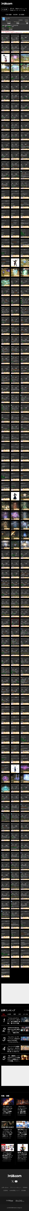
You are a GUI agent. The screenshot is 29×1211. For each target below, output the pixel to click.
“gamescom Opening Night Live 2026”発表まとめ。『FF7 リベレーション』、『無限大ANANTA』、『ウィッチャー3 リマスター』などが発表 (13, 1030)
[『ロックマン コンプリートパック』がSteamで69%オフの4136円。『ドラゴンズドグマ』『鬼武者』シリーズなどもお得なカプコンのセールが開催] (25, 1038)
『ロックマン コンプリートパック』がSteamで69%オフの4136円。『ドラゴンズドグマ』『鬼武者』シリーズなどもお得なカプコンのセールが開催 (13, 1039)
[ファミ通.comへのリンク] (6, 4)
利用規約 (25, 1187)
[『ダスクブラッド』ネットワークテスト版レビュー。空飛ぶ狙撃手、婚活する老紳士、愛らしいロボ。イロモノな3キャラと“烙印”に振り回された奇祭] (22, 1101)
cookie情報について (15, 1190)
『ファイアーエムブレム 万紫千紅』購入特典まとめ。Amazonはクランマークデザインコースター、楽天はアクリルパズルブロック (7, 1156)
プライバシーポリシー (15, 1187)
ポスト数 (25, 1014)
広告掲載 (23, 1190)
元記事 (5, 9)
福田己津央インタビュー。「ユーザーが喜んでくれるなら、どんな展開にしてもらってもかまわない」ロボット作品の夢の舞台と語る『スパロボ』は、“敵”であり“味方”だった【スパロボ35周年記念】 (22, 1133)
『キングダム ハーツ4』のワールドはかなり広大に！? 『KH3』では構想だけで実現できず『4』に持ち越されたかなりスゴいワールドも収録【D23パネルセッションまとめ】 (8, 1110)
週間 (15, 1014)
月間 (19, 1014)
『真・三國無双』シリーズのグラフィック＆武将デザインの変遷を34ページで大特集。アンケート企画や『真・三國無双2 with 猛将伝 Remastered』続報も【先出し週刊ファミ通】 (13, 1058)
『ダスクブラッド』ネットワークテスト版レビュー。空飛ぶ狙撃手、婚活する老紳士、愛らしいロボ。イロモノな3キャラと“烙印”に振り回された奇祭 (22, 1110)
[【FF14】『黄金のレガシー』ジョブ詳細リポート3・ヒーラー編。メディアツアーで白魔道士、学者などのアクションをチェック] (5, 39)
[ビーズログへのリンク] (20, 1201)
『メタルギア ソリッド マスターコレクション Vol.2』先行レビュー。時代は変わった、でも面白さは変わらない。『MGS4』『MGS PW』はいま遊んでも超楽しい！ (7, 1133)
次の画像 (21, 14)
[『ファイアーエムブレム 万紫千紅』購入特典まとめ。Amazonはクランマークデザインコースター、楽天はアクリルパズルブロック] (7, 1147)
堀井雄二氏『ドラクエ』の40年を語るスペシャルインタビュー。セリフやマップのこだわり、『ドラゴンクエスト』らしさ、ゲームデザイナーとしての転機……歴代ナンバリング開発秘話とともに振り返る (22, 1156)
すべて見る (26, 1010)
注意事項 (5, 1190)
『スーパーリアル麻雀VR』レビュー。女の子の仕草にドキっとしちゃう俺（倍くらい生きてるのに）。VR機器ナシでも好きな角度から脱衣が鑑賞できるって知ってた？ (13, 1049)
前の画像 (9, 14)
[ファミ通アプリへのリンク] (9, 1201)
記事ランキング (8, 1010)
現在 (4, 1014)
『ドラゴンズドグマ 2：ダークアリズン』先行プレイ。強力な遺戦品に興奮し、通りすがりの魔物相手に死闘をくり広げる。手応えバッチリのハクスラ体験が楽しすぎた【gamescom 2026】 (13, 1020)
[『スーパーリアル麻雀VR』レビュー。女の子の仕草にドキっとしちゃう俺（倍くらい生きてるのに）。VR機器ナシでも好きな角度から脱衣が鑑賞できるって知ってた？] (25, 1048)
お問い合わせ (5, 1187)
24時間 (9, 1014)
